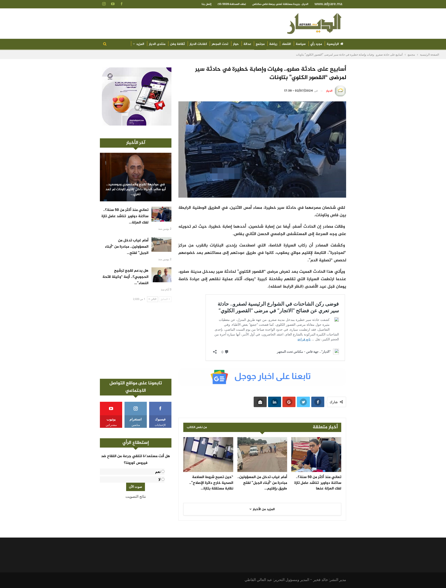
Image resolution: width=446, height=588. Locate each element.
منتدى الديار (157, 44)
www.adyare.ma (328, 4)
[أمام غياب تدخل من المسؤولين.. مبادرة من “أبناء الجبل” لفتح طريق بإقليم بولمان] (262, 454)
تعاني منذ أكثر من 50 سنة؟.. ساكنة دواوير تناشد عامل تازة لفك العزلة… (125, 216)
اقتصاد (286, 44)
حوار (236, 44)
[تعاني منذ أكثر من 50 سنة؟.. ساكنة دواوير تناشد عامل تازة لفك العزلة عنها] (316, 454)
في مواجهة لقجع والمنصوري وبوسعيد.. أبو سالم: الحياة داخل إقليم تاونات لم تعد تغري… (135, 189)
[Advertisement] (135, 340)
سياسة (301, 44)
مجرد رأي (316, 44)
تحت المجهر (220, 44)
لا (159, 479)
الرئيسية (333, 44)
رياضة (273, 44)
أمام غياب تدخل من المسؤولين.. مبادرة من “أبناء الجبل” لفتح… (126, 246)
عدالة (247, 44)
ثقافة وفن (177, 44)
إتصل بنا (206, 4)
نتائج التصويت (135, 496)
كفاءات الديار (198, 44)
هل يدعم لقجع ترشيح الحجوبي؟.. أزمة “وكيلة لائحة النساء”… (125, 277)
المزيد (140, 44)
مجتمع (260, 44)
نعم (158, 471)
